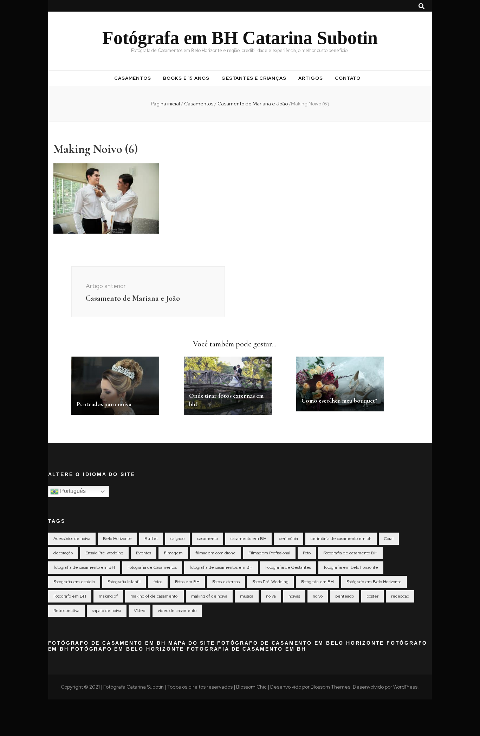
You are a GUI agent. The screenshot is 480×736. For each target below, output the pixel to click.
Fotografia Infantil (124, 582)
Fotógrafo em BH (69, 596)
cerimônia (288, 538)
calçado (177, 538)
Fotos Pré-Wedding (270, 582)
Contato (348, 78)
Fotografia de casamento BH (350, 553)
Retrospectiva (66, 610)
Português (72, 491)
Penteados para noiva (104, 404)
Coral (389, 538)
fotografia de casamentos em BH (221, 567)
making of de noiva (209, 596)
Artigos (310, 78)
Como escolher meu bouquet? (339, 400)
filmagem (173, 553)
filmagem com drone (215, 553)
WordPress (405, 687)
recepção (400, 596)
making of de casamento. (154, 596)
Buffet (151, 538)
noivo (318, 596)
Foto (307, 553)
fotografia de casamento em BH (84, 567)
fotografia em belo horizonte (351, 567)
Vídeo (139, 610)
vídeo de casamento (177, 610)
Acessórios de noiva (71, 538)
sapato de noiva (106, 610)
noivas (294, 596)
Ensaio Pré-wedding (104, 553)
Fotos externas (226, 582)
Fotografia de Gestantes (288, 567)
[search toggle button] (421, 6)
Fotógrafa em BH (317, 582)
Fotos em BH (187, 582)
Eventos (143, 553)
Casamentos (132, 78)
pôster (372, 596)
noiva (271, 596)
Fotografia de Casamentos (152, 567)
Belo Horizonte (117, 538)
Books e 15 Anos (186, 78)
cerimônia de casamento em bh (341, 538)
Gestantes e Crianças (254, 78)
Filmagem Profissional (269, 553)
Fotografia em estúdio (74, 582)
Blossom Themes (330, 687)
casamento (207, 538)
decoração (63, 553)
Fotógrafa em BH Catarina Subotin (240, 38)
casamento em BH (248, 538)
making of (108, 596)
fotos (157, 582)
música (246, 596)
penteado (344, 596)
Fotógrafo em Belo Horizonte (374, 582)
